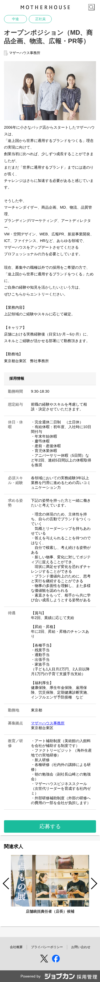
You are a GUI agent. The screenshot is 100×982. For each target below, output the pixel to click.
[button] (93, 883)
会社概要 (16, 947)
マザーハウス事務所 (48, 723)
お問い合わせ (80, 947)
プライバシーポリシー (47, 947)
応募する (50, 826)
